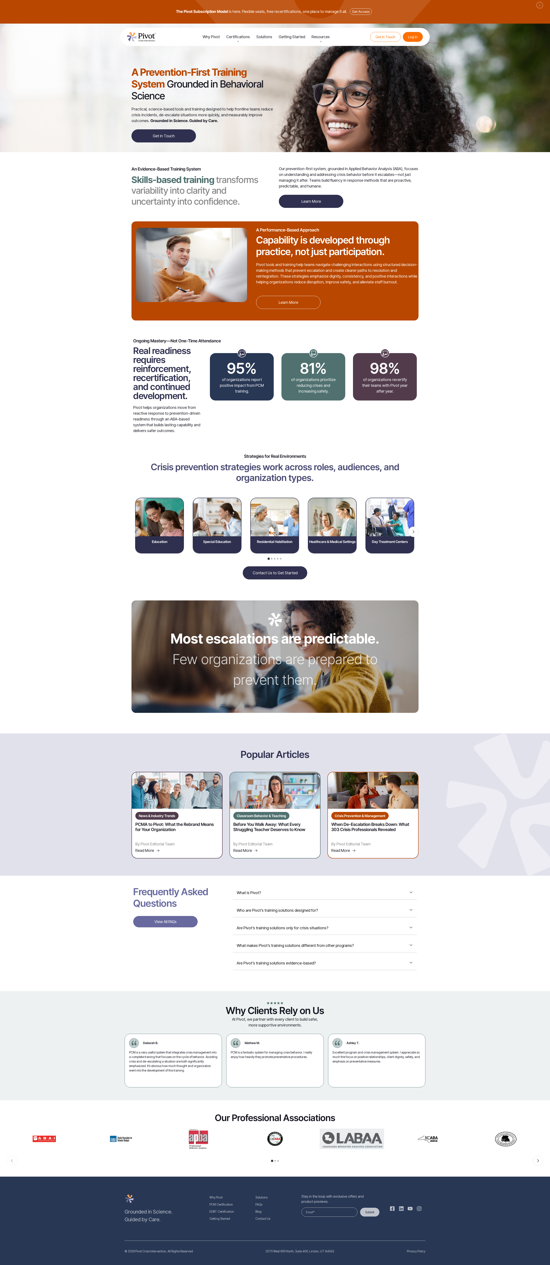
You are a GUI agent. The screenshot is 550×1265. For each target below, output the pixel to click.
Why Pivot (211, 37)
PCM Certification (221, 1204)
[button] (268, 559)
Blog (258, 1211)
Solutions (264, 37)
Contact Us (262, 1218)
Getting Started (292, 37)
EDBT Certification (221, 1211)
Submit (369, 1212)
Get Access (361, 11)
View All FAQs (165, 921)
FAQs (258, 1204)
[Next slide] (413, 532)
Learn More (311, 201)
